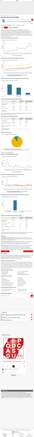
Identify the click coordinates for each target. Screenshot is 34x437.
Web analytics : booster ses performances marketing (11, 317)
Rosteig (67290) (4, 274)
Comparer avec (18, 25)
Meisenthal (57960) (5, 271)
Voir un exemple (31, 297)
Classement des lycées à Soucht (7, 285)
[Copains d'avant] (4, 436)
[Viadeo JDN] (13, 436)
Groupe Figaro (22, 430)
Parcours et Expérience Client (7, 319)
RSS (11, 430)
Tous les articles (8, 430)
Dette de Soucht (5, 251)
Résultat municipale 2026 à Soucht (7, 289)
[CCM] (13, 434)
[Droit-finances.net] (29, 434)
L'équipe (8, 429)
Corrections (13, 430)
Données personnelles (24, 429)
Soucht (3, 277)
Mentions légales (18, 430)
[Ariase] (21, 435)
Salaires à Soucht (4, 279)
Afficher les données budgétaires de (6, 25)
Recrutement (19, 429)
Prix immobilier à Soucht (6, 280)
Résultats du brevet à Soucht (22, 289)
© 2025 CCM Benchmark (27, 430)
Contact (16, 429)
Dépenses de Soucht (27, 251)
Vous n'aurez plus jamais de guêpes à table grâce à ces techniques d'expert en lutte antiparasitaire (16, 395)
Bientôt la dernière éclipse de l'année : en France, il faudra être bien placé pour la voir (14, 392)
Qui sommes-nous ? (3, 429)
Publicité (14, 429)
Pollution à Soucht (21, 285)
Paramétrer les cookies (30, 429)
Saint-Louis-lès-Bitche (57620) (23, 271)
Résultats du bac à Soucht (6, 290)
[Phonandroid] (29, 436)
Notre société (10, 429)
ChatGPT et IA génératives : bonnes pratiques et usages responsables (14, 314)
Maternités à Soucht (21, 280)
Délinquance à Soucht (21, 284)
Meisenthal (11, 21)
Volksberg (15, 21)
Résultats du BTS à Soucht (22, 290)
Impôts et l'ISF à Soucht (5, 281)
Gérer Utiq (4, 430)
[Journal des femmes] (4, 434)
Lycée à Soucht (20, 277)
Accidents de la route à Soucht (7, 284)
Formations (4, 312)
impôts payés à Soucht (10, 152)
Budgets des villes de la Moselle (23, 274)
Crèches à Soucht (21, 279)
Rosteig (19, 21)
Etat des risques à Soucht (22, 281)
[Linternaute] (21, 434)
